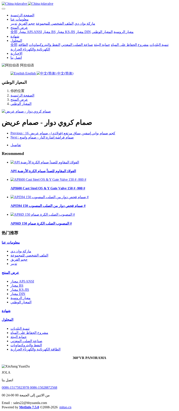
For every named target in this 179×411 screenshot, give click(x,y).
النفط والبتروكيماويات (26, 345)
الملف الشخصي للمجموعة (29, 255)
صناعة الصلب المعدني (26, 341)
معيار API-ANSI (22, 281)
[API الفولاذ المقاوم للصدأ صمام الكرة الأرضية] (44, 162)
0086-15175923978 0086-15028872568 (29, 387)
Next (42, 137)
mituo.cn (65, 407)
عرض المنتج (19, 99)
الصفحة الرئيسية (22, 15)
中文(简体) (64, 73)
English (30, 73)
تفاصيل (15, 145)
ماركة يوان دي (20, 251)
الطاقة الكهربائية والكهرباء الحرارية (35, 349)
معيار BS (16, 285)
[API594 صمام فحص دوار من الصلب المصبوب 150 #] (49, 197)
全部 (13, 32)
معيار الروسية (20, 298)
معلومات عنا (11, 242)
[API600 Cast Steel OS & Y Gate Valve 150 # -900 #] (48, 179)
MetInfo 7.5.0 (29, 407)
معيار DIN (17, 294)
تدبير (13, 263)
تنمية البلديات (19, 328)
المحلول (7, 319)
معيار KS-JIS (19, 289)
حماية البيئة (18, 337)
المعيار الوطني (20, 104)
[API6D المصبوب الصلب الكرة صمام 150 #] (42, 214)
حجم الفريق (19, 259)
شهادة (6, 311)
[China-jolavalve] (89, 4)
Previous (62, 133)
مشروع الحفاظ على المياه (29, 333)
